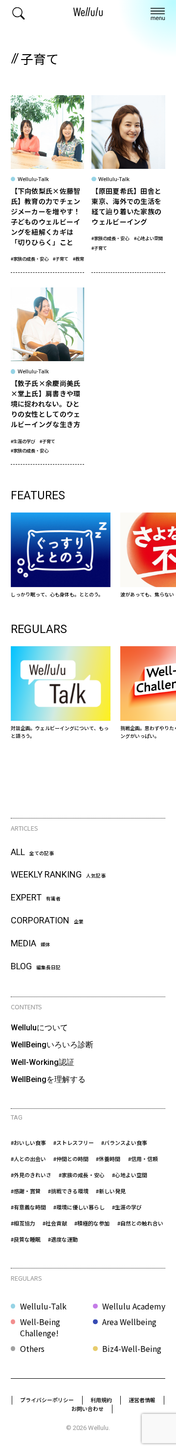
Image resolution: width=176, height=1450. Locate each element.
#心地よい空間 (148, 238)
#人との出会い (28, 1159)
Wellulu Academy (133, 1306)
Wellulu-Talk (43, 1306)
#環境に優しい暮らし (79, 1207)
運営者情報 (142, 1400)
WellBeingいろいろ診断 (52, 1044)
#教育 (78, 258)
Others (32, 1348)
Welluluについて (39, 1027)
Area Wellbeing (129, 1321)
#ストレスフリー (73, 1142)
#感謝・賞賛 (26, 1191)
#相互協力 (23, 1223)
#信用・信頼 (143, 1159)
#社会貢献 (55, 1223)
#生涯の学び (23, 441)
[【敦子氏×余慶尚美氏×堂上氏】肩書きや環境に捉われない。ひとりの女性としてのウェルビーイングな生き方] (48, 375)
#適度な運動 (63, 1239)
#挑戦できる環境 (68, 1191)
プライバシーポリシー (47, 1400)
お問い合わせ (87, 1408)
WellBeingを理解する (48, 1079)
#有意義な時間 (28, 1207)
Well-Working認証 (42, 1062)
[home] (88, 13)
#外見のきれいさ (31, 1175)
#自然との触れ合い (140, 1223)
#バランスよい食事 (124, 1142)
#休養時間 (108, 1159)
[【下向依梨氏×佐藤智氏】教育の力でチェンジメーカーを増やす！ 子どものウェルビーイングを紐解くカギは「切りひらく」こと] (48, 183)
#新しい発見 (111, 1191)
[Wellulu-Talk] (61, 693)
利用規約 (101, 1400)
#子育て (60, 258)
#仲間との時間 (70, 1159)
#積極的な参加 (92, 1223)
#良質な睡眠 (26, 1239)
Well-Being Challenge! (40, 1327)
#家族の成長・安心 (29, 258)
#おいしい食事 (28, 1142)
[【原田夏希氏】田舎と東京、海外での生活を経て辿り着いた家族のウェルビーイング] (128, 183)
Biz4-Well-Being (131, 1348)
